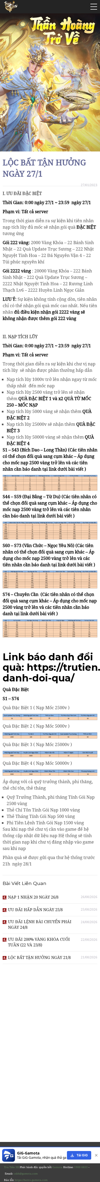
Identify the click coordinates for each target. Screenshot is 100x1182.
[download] (79, 1155)
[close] (95, 1155)
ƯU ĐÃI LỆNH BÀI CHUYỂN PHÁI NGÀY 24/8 (39, 924)
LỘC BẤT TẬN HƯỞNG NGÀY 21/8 (39, 957)
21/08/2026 (89, 957)
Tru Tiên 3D (11, 1167)
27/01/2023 (89, 185)
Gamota (57, 1167)
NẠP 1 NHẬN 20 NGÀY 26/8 (33, 897)
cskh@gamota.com (26, 1173)
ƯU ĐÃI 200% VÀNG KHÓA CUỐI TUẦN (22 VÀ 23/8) (39, 942)
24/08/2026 (89, 922)
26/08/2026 (89, 897)
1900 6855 (81, 1167)
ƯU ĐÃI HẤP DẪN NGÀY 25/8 (35, 909)
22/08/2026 (89, 939)
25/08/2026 (89, 909)
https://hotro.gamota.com (31, 1180)
